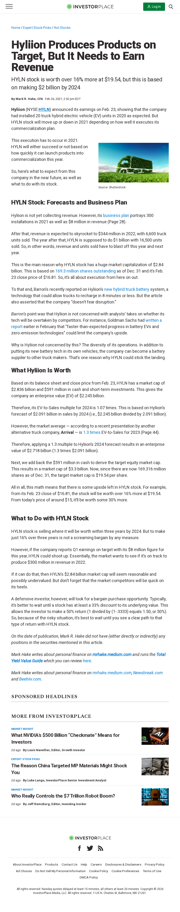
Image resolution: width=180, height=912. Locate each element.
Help (84, 864)
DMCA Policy (89, 877)
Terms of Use (152, 871)
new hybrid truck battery (126, 289)
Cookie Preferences (125, 871)
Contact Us (69, 864)
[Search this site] (170, 6)
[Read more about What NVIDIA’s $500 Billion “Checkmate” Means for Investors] (155, 736)
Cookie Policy (98, 871)
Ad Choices (24, 871)
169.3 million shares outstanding (85, 271)
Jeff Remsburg (38, 804)
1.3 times (92, 432)
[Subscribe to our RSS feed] (100, 848)
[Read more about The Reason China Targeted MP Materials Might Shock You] (155, 766)
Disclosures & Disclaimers (123, 864)
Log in (156, 6)
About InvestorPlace (27, 864)
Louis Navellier (38, 750)
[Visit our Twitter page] (90, 848)
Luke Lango (35, 780)
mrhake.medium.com (112, 672)
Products (51, 864)
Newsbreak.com (148, 672)
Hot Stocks (62, 28)
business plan (116, 215)
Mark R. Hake (26, 99)
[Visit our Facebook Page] (79, 848)
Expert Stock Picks (37, 28)
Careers (96, 864)
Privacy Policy (154, 864)
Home (15, 28)
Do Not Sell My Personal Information (60, 871)
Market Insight (22, 728)
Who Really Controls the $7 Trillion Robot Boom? (63, 796)
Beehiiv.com (30, 679)
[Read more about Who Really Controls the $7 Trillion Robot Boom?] (155, 797)
